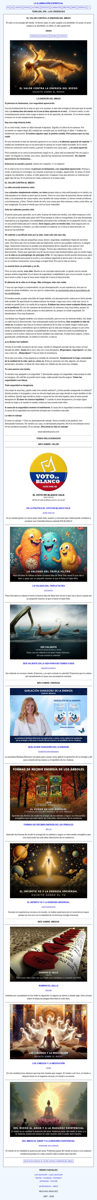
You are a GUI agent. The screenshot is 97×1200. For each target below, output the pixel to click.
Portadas (35, 36)
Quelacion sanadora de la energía (48, 747)
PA (8, 7)
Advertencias (45, 1186)
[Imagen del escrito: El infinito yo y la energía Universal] (48, 898)
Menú (74, 7)
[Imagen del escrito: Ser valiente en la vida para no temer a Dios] (48, 659)
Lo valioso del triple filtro (48, 586)
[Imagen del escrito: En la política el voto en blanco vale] (48, 504)
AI (11, 7)
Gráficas (82, 7)
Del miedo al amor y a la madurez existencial (48, 1141)
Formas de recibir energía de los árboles (48, 825)
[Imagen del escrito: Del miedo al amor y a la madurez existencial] (48, 1136)
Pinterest (57, 1178)
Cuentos (18, 7)
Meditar (66, 7)
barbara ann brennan (49, 752)
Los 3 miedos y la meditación (48, 1063)
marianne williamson (48, 1146)
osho (48, 1068)
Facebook (47, 1178)
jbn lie (48, 829)
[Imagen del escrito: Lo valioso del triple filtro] (48, 581)
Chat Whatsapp (40, 1175)
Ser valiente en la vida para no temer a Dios (48, 663)
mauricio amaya (48, 668)
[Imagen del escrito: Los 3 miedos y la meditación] (48, 1059)
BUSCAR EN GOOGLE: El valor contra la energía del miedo (48, 1161)
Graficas (45, 36)
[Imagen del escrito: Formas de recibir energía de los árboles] (48, 820)
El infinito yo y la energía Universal (48, 902)
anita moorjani (48, 907)
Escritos (45, 7)
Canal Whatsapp (56, 1175)
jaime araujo (48, 513)
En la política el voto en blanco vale (48, 508)
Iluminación (56, 7)
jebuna (48, 990)
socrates (48, 591)
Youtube (53, 1181)
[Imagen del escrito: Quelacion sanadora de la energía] (48, 742)
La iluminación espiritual (48, 3)
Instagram (44, 1181)
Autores (35, 7)
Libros (55, 1186)
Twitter (38, 1178)
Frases (27, 7)
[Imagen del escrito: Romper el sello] (48, 981)
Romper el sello (48, 986)
